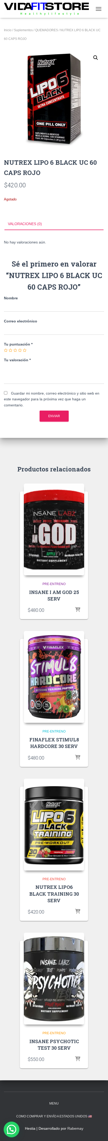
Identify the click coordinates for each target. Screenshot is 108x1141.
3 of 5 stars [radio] (15, 350)
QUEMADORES (46, 30)
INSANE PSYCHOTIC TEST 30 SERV (54, 1044)
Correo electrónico (20, 321)
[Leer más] (77, 610)
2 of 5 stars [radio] (10, 350)
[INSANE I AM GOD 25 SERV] (54, 529)
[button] (95, 57)
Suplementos (23, 30)
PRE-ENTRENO (54, 584)
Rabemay (75, 1128)
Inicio (8, 30)
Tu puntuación (18, 344)
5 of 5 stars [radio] (24, 350)
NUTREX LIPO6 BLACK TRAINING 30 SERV (54, 893)
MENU (54, 1103)
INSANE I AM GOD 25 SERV (54, 595)
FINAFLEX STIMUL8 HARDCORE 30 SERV (54, 742)
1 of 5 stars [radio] (6, 350)
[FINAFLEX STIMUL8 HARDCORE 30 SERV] (54, 677)
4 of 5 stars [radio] (20, 350)
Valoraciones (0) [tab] (25, 224)
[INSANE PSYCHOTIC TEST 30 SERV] (54, 979)
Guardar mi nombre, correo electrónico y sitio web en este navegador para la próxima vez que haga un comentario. (51, 399)
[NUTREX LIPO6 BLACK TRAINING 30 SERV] (54, 825)
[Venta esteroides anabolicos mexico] (48, 9)
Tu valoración (17, 360)
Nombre (11, 298)
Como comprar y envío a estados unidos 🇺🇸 (54, 1116)
